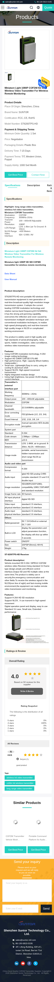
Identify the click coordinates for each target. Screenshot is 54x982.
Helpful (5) (24, 759)
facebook (29, 963)
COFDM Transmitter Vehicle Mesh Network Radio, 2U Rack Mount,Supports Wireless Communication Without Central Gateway (15, 838)
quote (48, 7)
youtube (23, 963)
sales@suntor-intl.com (14, 2)
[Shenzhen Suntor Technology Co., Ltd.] (12, 7)
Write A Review (27, 691)
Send (46, 908)
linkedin (16, 963)
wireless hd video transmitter (20, 777)
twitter (35, 963)
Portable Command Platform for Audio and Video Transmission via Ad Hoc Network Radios (38, 838)
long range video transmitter (19, 788)
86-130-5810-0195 (44, 2)
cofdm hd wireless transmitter (20, 783)
